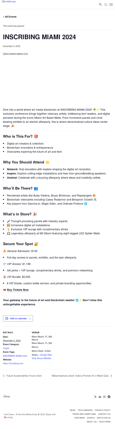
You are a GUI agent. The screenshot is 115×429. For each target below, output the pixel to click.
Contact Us (104, 414)
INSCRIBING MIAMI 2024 (15, 355)
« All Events (9, 16)
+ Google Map (45, 354)
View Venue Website (41, 358)
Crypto (6, 348)
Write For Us (104, 418)
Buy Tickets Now (18, 290)
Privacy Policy (103, 410)
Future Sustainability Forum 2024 (24, 375)
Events (91, 418)
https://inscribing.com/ (13, 363)
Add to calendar (18, 318)
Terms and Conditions (84, 414)
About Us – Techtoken (99, 422)
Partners (79, 418)
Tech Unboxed (85, 410)
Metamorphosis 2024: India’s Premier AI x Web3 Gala (80, 375)
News (72, 410)
